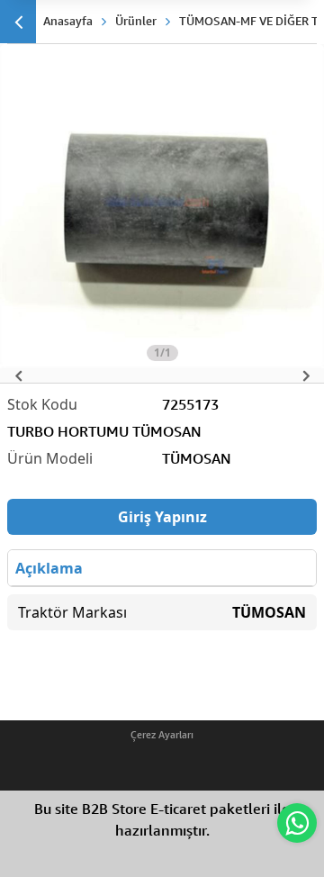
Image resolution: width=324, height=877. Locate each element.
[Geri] (18, 21)
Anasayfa (68, 21)
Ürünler (136, 21)
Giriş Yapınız (162, 517)
